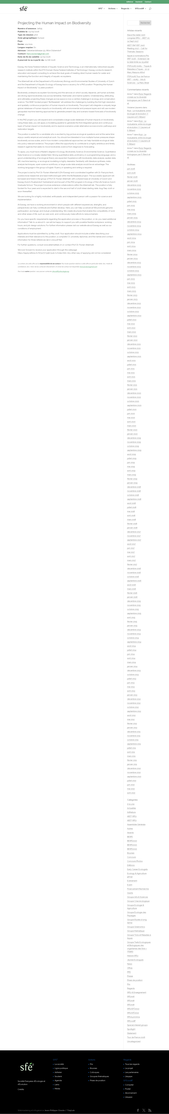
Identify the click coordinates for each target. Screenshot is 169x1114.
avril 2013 (131, 691)
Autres (130, 828)
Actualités (131, 808)
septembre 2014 (134, 642)
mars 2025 (131, 214)
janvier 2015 (132, 626)
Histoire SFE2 (132, 956)
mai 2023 (131, 283)
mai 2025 (131, 210)
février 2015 (132, 621)
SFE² (100, 9)
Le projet (129, 1068)
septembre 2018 (134, 499)
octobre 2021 (133, 352)
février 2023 (132, 295)
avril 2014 (131, 658)
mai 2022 (131, 324)
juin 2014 (131, 654)
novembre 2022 (134, 307)
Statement (131, 1033)
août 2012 (131, 715)
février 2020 (132, 430)
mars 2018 (131, 519)
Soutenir (139, 2)
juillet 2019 (131, 458)
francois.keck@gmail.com (38, 54)
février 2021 (132, 385)
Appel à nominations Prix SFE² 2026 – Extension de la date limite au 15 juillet (138, 59)
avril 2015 (131, 617)
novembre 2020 (134, 397)
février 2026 (132, 177)
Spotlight (131, 1029)
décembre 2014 (134, 630)
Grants (130, 893)
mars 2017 (131, 560)
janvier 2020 (132, 434)
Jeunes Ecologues (135, 960)
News (129, 964)
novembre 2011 (133, 736)
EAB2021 (131, 865)
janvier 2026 (132, 181)
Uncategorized (133, 1041)
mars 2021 (131, 381)
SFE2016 (130, 996)
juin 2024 (131, 242)
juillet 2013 (131, 679)
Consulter (129, 1085)
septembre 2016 (134, 581)
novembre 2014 (134, 634)
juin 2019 (131, 462)
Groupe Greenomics (136, 927)
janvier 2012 (132, 728)
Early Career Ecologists (137, 869)
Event (129, 885)
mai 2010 (131, 789)
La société (59, 1064)
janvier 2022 (132, 340)
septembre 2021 (134, 356)
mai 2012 (131, 719)
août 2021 (131, 360)
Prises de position (135, 980)
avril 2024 (131, 246)
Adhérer (129, 2)
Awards (130, 833)
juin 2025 (131, 205)
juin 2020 (131, 413)
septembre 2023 (134, 275)
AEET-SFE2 (132, 816)
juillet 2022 (131, 320)
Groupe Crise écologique (138, 901)
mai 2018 (131, 511)
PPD (129, 972)
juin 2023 (131, 279)
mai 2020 (131, 418)
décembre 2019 (134, 438)
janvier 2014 (132, 666)
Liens (57, 1084)
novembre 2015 (134, 605)
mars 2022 (131, 332)
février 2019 (132, 479)
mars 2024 (131, 250)
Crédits (21, 1089)
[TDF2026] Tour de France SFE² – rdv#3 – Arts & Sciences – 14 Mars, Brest (138, 79)
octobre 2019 (133, 446)
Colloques (94, 1072)
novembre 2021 (134, 348)
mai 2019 (131, 466)
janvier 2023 (132, 299)
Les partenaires (131, 1072)
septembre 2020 (134, 405)
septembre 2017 (134, 540)
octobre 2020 (133, 401)
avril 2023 (131, 287)
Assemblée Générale (136, 824)
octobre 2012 (133, 707)
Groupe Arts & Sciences (137, 897)
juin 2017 (130, 548)
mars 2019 (131, 475)
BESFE (130, 837)
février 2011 (132, 760)
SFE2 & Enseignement (136, 992)
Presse (130, 976)
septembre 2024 (134, 234)
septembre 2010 (134, 776)
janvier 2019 (132, 483)
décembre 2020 (134, 393)
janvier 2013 (132, 695)
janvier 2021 (132, 389)
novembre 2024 (134, 226)
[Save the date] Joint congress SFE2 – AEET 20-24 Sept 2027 (138, 38)
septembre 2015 (134, 613)
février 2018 (132, 524)
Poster (128, 1089)
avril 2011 (131, 752)
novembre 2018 (134, 491)
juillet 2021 (131, 365)
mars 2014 (131, 662)
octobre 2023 (133, 271)
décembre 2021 (134, 344)
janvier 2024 (132, 258)
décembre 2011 (133, 732)
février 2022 (132, 336)
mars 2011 (131, 756)
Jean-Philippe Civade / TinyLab (60, 1110)
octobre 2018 (133, 495)
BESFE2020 (132, 841)
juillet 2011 (131, 748)
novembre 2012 (134, 703)
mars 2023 (131, 291)
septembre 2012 (134, 711)
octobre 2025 (133, 193)
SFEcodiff (139, 9)
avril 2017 (131, 556)
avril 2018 (131, 515)
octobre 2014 (133, 638)
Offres (129, 968)
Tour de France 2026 (136, 1037)
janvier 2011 (132, 764)
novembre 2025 (134, 189)
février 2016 (132, 593)
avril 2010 (131, 793)
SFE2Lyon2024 (133, 1017)
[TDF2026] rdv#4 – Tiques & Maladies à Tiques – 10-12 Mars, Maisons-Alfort (139, 69)
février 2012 (132, 723)
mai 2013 (131, 687)
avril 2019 (131, 471)
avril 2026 (131, 173)
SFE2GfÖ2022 (133, 1013)
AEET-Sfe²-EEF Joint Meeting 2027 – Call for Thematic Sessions (137, 48)
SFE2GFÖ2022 (133, 1009)
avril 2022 (131, 328)
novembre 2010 (134, 772)
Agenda (58, 1080)
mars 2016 (131, 589)
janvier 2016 (132, 597)
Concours (131, 857)
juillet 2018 (131, 507)
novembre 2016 (134, 573)
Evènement (132, 881)
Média (57, 1089)
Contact (148, 2)
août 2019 (131, 454)
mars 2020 (131, 426)
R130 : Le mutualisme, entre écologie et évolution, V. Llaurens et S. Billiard (139, 114)
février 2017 (132, 564)
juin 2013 (130, 683)
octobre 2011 (132, 740)
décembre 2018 (134, 487)
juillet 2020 (131, 409)
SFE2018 (130, 1001)
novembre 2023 (134, 267)
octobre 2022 (133, 311)
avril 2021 (131, 377)
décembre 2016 (134, 568)
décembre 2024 (134, 222)
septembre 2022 (134, 316)
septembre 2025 (134, 197)
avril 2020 (131, 422)
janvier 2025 (132, 218)
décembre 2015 (134, 601)
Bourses (130, 853)
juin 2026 (131, 169)
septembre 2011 (134, 744)
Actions (111, 9)
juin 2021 (130, 369)
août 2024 (131, 238)
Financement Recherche (138, 889)
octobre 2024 (133, 230)
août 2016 (131, 585)
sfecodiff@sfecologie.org (60, 271)
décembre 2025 (134, 185)
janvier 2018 (132, 528)
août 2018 (131, 503)
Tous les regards (132, 1064)
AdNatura (131, 812)
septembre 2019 (134, 450)
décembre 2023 (134, 263)
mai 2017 (131, 552)
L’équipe (128, 1076)
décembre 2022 (134, 303)
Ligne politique (61, 1068)
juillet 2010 (131, 781)
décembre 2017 (134, 532)
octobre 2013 (133, 674)
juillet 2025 (131, 201)
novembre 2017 (134, 536)
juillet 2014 (131, 650)
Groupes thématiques (99, 1076)
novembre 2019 (134, 442)
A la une (130, 804)
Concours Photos (135, 861)
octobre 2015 (133, 609)
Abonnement (131, 1093)
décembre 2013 (134, 670)
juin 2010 (131, 785)
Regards (125, 9)
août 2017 (131, 544)
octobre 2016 (133, 577)
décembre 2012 (134, 699)
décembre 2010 (134, 768)
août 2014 (131, 646)
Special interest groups (137, 1025)
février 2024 (132, 254)
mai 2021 (131, 373)
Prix (128, 984)
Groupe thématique (135, 931)
